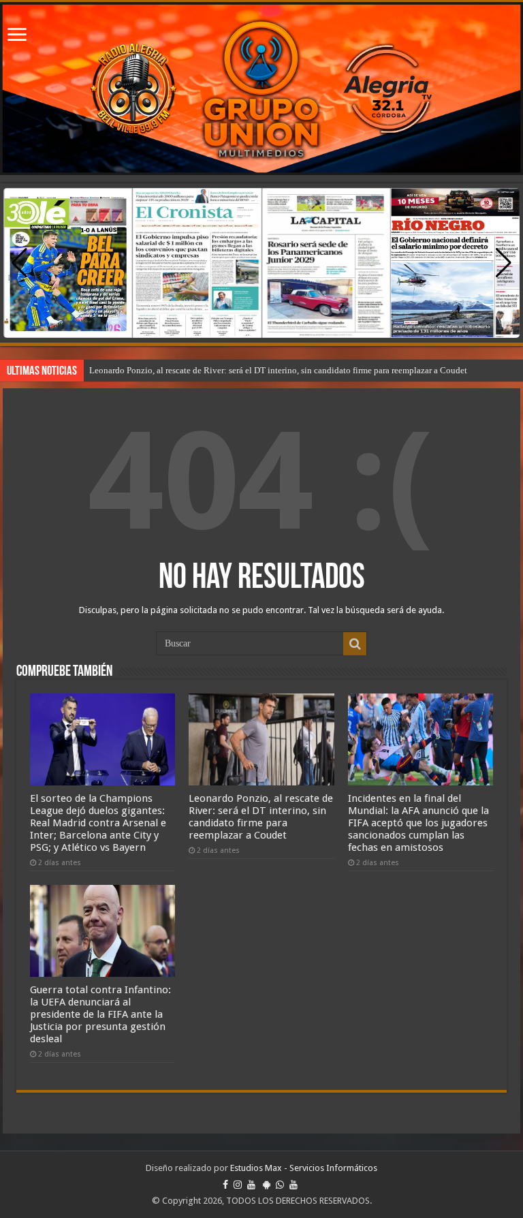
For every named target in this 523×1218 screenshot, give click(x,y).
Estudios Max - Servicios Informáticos (303, 1168)
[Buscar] (354, 643)
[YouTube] (251, 1184)
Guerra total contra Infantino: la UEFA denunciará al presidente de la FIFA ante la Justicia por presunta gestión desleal (100, 1014)
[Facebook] (225, 1184)
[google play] (267, 1184)
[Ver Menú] (17, 36)
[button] (503, 263)
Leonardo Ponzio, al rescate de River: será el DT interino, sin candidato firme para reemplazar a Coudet (278, 370)
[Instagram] (237, 1184)
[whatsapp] (279, 1184)
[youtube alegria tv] (293, 1184)
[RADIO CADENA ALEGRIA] (261, 88)
